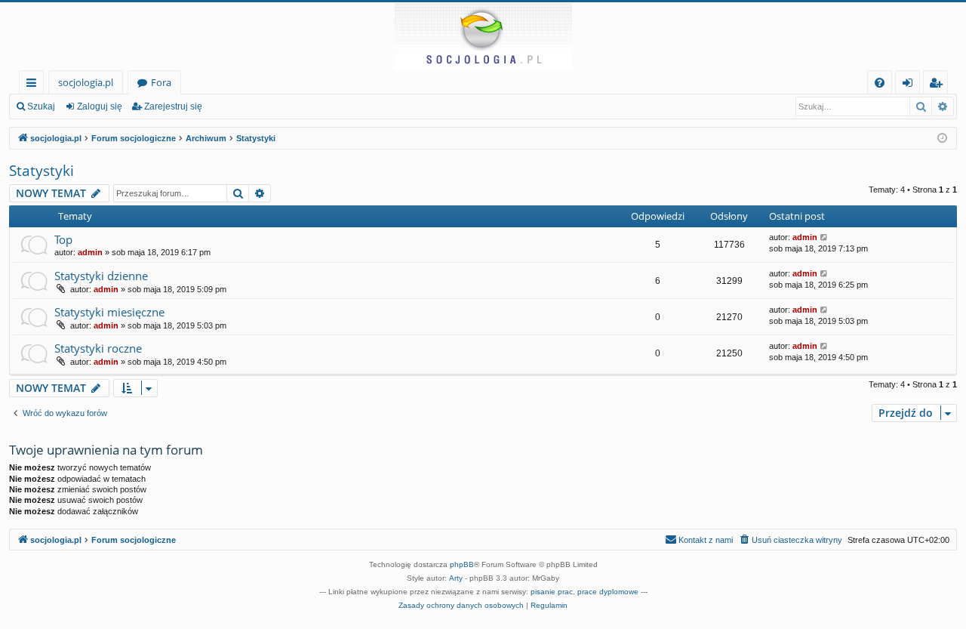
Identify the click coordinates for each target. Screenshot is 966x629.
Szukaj (41, 106)
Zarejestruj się (173, 106)
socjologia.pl (85, 82)
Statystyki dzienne (101, 275)
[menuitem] (879, 82)
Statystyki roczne (98, 348)
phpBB (462, 564)
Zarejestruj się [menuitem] (939, 85)
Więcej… (34, 85)
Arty (456, 578)
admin (90, 252)
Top (63, 239)
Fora (161, 82)
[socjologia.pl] (483, 36)
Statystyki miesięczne (109, 311)
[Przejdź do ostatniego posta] (824, 237)
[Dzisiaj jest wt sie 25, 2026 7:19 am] (942, 138)
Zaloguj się (99, 106)
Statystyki (41, 170)
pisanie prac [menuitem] (552, 591)
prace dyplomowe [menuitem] (607, 591)
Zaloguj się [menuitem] (910, 85)
